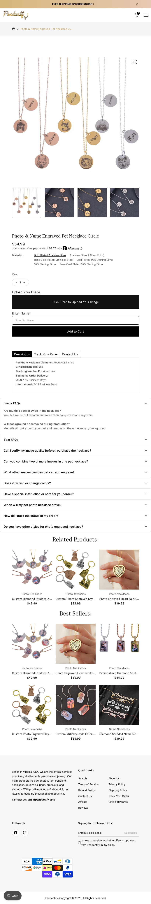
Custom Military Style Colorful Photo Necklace (42, 732)
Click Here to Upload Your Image (75, 302)
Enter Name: (20, 313)
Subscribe (130, 830)
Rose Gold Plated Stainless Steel (53, 259)
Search (82, 776)
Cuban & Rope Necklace (119, 671)
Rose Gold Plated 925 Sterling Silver (80, 264)
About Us (113, 776)
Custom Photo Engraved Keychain (78, 597)
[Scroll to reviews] (75, 38)
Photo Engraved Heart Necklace (120, 597)
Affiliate (82, 800)
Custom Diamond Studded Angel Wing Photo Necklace (48, 597)
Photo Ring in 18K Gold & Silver (120, 732)
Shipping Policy (117, 788)
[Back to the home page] (13, 28)
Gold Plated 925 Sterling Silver (93, 259)
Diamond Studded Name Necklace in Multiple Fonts (90, 732)
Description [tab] (21, 354)
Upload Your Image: (25, 292)
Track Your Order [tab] (44, 354)
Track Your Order (118, 794)
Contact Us (84, 794)
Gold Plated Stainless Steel (50, 255)
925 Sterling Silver (44, 264)
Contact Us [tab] (66, 354)
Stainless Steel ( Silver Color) (86, 255)
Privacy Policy (116, 782)
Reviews (83, 805)
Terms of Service (88, 782)
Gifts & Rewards (117, 800)
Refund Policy (86, 788)
